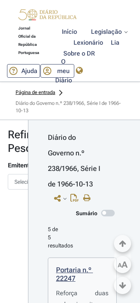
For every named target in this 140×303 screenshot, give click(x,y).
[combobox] (14, 182)
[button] (47, 16)
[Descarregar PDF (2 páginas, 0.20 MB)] (76, 200)
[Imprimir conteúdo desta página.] (88, 198)
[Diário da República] (47, 16)
